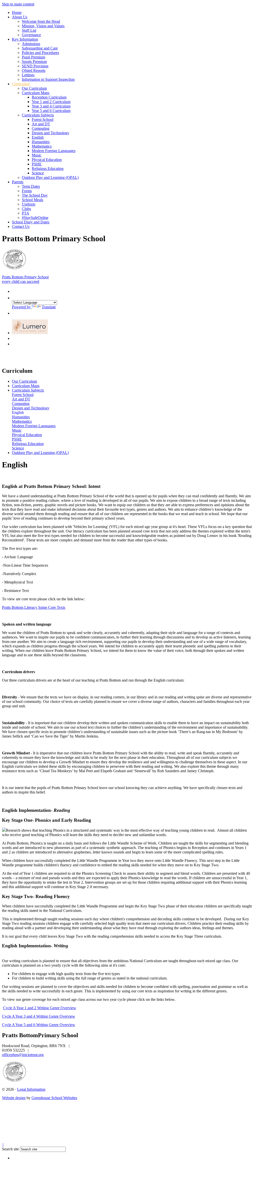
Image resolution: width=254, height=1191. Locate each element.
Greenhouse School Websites (54, 1098)
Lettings (28, 75)
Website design (14, 1098)
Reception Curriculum (49, 97)
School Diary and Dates (30, 222)
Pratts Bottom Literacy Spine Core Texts (33, 607)
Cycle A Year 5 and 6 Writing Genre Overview (38, 1025)
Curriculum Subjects (38, 115)
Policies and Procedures (40, 53)
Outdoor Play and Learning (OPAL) (50, 177)
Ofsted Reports (33, 70)
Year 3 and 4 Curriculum (51, 106)
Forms (27, 191)
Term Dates (31, 186)
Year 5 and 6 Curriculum (51, 110)
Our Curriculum (34, 88)
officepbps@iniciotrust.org (23, 1055)
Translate (49, 307)
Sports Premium (34, 61)
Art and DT (41, 124)
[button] (14, 290)
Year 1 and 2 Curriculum (51, 102)
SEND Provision (35, 66)
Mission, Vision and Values (43, 26)
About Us (19, 17)
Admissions (31, 44)
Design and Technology (50, 133)
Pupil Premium (33, 57)
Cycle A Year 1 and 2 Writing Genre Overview (39, 1008)
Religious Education (48, 168)
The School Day (35, 195)
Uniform (28, 204)
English (38, 137)
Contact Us (21, 226)
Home (17, 12)
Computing (40, 128)
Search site (10, 1149)
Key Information (25, 39)
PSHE (37, 164)
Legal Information (31, 1089)
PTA (25, 213)
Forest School (42, 119)
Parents (17, 182)
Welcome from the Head (41, 21)
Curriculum (21, 84)
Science (38, 173)
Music (36, 155)
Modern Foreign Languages (53, 151)
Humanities (41, 142)
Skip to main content (18, 4)
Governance (31, 35)
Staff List (29, 30)
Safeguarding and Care (40, 48)
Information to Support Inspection (48, 79)
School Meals (32, 200)
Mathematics (42, 146)
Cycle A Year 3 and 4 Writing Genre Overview (38, 1016)
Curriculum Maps (35, 93)
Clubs (26, 209)
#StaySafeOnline (35, 217)
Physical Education (47, 160)
